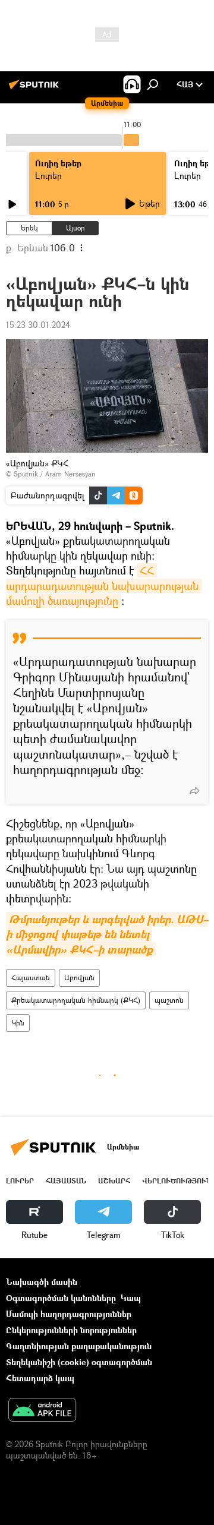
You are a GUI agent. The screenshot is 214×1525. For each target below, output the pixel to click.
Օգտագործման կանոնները (61, 1297)
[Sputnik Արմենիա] (35, 88)
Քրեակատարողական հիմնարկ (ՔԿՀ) (75, 1000)
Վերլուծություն (177, 1181)
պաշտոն (169, 1000)
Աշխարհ (114, 1181)
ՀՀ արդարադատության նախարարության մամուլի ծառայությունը (104, 585)
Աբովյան (79, 978)
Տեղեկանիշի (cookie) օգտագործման (79, 1362)
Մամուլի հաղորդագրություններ (68, 1313)
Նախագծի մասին (41, 1281)
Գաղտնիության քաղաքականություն (79, 1346)
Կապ (131, 1297)
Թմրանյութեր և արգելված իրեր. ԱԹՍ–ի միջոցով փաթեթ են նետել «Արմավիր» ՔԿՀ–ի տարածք (107, 934)
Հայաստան (30, 978)
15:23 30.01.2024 (38, 324)
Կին (17, 1023)
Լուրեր (48, 175)
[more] (194, 791)
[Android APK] (42, 1411)
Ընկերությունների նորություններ (71, 1329)
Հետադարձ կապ (40, 1378)
